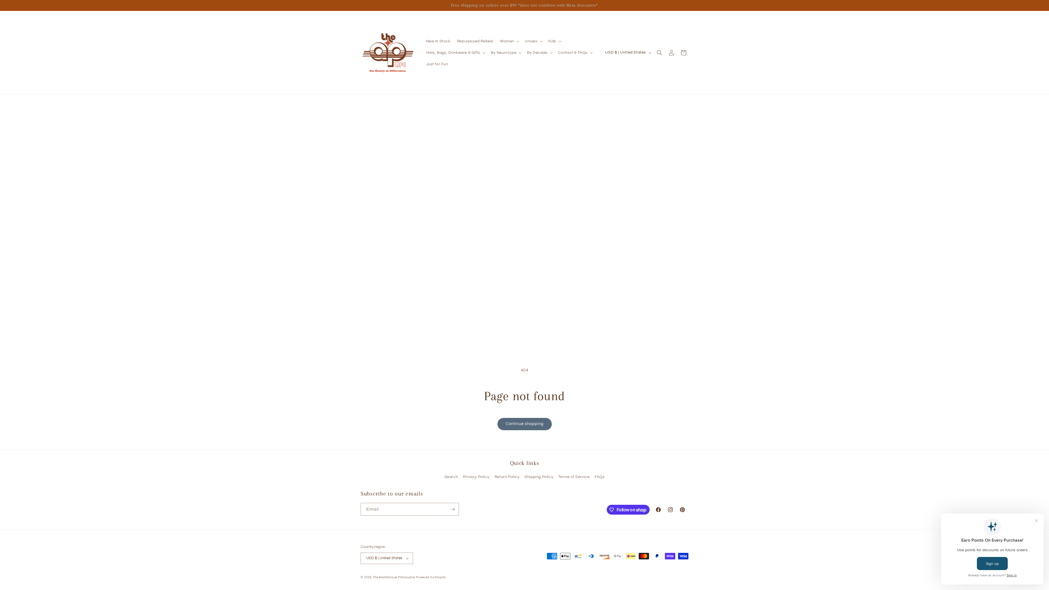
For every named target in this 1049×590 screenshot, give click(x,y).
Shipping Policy (538, 477)
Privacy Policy (476, 477)
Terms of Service (574, 477)
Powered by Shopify (431, 577)
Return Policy (507, 477)
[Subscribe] (453, 509)
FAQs (600, 477)
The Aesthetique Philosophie (394, 577)
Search (451, 477)
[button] (509, 41)
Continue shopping (525, 424)
